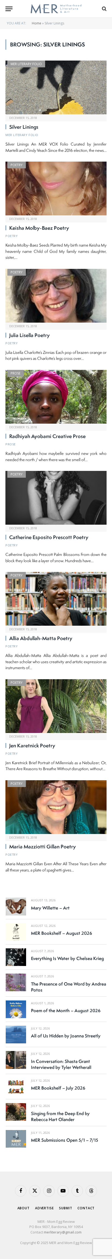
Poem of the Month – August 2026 (66, 1011)
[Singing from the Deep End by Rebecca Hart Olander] (16, 1112)
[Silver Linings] (56, 87)
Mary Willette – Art (50, 908)
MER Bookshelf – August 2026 (61, 933)
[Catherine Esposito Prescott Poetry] (56, 498)
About (23, 1208)
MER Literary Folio (26, 64)
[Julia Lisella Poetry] (56, 296)
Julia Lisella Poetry (29, 335)
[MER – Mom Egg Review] (55, 8)
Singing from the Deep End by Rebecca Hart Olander (60, 1116)
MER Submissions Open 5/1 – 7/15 (64, 1140)
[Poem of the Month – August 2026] (16, 1009)
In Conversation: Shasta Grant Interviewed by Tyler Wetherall (61, 1064)
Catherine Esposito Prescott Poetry (48, 537)
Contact (86, 1208)
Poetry (17, 165)
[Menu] (9, 9)
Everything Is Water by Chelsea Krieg (67, 958)
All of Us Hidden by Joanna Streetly (66, 1036)
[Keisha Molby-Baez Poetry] (56, 188)
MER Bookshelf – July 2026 (58, 1088)
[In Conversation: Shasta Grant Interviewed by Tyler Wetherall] (16, 1060)
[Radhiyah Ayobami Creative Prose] (56, 397)
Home (36, 23)
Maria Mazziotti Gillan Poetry (42, 846)
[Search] (104, 9)
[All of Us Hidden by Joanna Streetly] (16, 1034)
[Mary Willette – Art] (16, 906)
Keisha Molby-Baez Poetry (39, 227)
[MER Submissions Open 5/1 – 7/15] (16, 1139)
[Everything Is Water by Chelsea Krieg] (16, 957)
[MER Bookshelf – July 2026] (16, 1087)
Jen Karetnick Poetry (32, 745)
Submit (65, 1208)
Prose (15, 373)
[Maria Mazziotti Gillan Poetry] (56, 807)
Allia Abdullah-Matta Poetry (40, 638)
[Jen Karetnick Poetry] (56, 706)
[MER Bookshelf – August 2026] (16, 932)
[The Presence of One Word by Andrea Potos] (16, 982)
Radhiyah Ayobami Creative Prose (47, 436)
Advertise (44, 1208)
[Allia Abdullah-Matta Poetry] (56, 599)
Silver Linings (23, 126)
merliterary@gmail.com (63, 1232)
